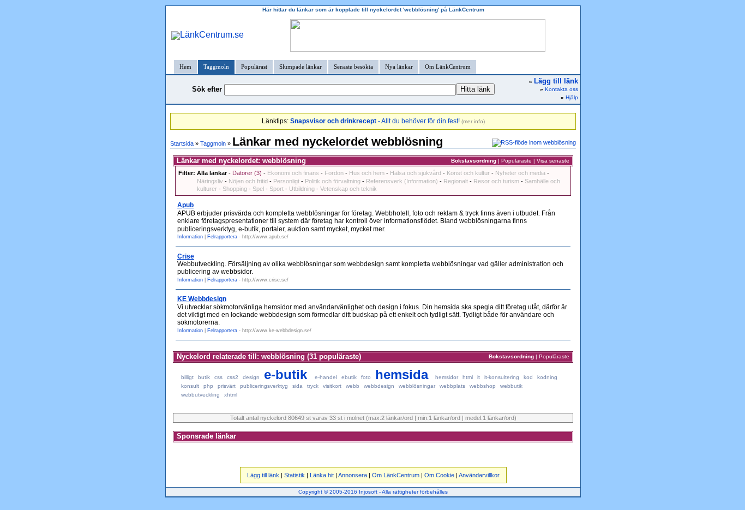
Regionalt (455, 181)
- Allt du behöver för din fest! (375, 121)
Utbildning (302, 188)
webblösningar (417, 386)
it (478, 377)
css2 (232, 377)
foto (366, 377)
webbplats (452, 386)
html (467, 377)
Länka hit (322, 475)
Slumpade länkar (300, 66)
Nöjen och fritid (248, 181)
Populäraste (516, 161)
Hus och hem (366, 173)
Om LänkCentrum (448, 66)
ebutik (349, 377)
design (251, 377)
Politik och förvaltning (333, 181)
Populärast (254, 66)
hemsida (401, 374)
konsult (190, 386)
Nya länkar (399, 66)
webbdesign (379, 386)
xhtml (230, 395)
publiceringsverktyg (264, 386)
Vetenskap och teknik (348, 188)
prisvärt (227, 386)
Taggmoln (216, 66)
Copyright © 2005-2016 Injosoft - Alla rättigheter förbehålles (373, 492)
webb (352, 386)
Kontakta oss (561, 89)
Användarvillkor (479, 475)
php (208, 386)
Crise (185, 256)
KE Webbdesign (201, 299)
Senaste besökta (353, 66)
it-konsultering (501, 377)
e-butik (285, 374)
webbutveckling (200, 395)
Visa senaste (553, 161)
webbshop (483, 386)
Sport (276, 188)
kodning (547, 377)
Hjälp (572, 97)
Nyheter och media (520, 173)
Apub (185, 205)
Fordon (334, 173)
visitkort (332, 386)
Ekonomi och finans (293, 173)
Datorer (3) (247, 173)
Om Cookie (439, 475)
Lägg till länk (263, 475)
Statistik (294, 475)
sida (297, 386)
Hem (185, 66)
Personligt (286, 181)
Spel (258, 188)
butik (204, 377)
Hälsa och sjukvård (415, 173)
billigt (187, 377)
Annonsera (352, 475)
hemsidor (446, 377)
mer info (473, 121)
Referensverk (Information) (402, 181)
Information (190, 236)
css (218, 377)
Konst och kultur (468, 173)
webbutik (511, 386)
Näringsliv (210, 181)
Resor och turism (496, 181)
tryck (313, 386)
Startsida (182, 143)
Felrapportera (222, 236)
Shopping (235, 188)
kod (528, 377)
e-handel (326, 377)
